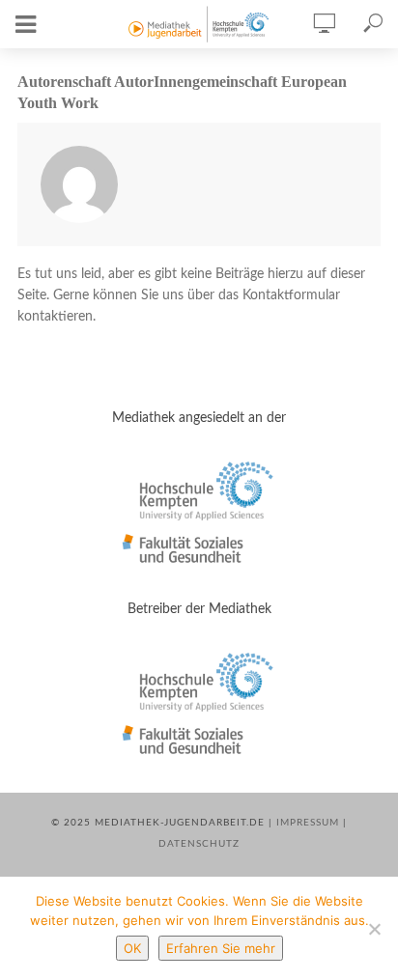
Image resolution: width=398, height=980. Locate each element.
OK (132, 948)
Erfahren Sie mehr (220, 948)
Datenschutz (199, 844)
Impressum (307, 822)
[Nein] (374, 928)
